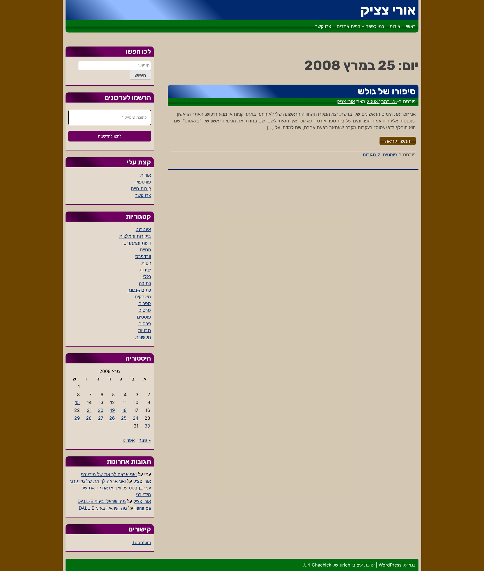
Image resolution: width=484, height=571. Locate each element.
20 (100, 410)
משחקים (143, 297)
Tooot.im (141, 542)
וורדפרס (143, 256)
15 (77, 402)
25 (124, 418)
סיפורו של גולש (387, 91)
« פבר (145, 440)
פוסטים (390, 154)
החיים (145, 249)
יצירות (145, 270)
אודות (395, 26)
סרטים (144, 310)
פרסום (144, 323)
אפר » (129, 440)
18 (124, 410)
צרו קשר (323, 26)
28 (89, 418)
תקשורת (143, 337)
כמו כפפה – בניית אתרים (360, 26)
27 (100, 418)
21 (89, 410)
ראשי (411, 26)
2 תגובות (371, 154)
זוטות (146, 263)
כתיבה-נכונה (139, 290)
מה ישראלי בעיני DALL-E (102, 501)
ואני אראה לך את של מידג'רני (109, 474)
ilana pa (142, 508)
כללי (147, 276)
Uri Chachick (317, 565)
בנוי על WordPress (396, 565)
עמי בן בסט (140, 488)
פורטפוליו (142, 182)
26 (112, 418)
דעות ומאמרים (137, 243)
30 (147, 426)
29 (77, 418)
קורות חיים (141, 188)
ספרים (144, 303)
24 (135, 418)
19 (112, 410)
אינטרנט (143, 229)
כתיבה (145, 283)
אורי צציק (388, 10)
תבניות (144, 330)
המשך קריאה (395, 141)
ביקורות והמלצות (135, 236)
